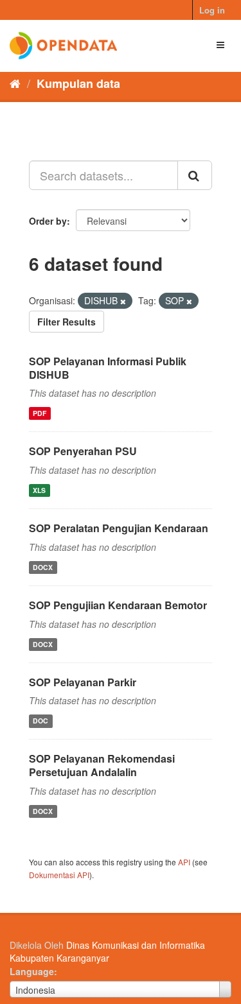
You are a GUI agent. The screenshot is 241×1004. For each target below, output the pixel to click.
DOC (40, 720)
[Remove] (123, 301)
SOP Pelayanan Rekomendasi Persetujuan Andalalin (102, 765)
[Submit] (194, 175)
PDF (39, 413)
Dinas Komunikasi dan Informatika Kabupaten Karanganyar (107, 951)
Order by (48, 220)
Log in (212, 10)
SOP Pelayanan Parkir (82, 682)
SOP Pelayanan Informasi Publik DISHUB (107, 368)
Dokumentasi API (59, 874)
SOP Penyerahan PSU (83, 451)
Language (32, 971)
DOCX (43, 567)
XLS (39, 490)
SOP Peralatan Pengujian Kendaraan (118, 528)
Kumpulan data (78, 83)
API (184, 861)
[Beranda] (15, 82)
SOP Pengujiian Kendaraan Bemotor (118, 605)
